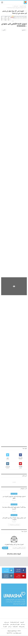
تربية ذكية (23, 624)
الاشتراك (5, 548)
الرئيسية (22, 622)
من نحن (9, 626)
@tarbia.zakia (12, 554)
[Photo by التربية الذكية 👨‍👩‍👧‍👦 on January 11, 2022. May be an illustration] (23, 561)
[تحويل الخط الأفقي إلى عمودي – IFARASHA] (14, 42)
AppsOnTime (9, 633)
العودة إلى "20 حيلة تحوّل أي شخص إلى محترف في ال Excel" (14, 12)
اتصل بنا (5, 626)
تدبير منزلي (6, 622)
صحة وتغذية (15, 626)
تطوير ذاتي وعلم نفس (15, 624)
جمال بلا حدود (14, 494)
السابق (24, 30)
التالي (4, 30)
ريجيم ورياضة (22, 626)
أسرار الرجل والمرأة (14, 622)
